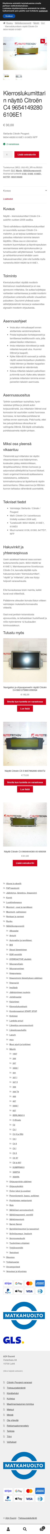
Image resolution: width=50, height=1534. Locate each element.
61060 (30, 173)
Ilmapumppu (15, 973)
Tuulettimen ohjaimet (19, 1243)
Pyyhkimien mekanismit (20, 1200)
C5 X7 (15, 1157)
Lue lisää (25, 708)
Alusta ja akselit (13, 883)
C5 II (15, 1153)
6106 (24, 173)
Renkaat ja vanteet (15, 916)
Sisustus (10, 1257)
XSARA (16, 1176)
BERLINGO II (19, 1115)
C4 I (43, 23)
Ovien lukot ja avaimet (20, 1190)
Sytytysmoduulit (17, 1238)
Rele (11, 1205)
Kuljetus (11, 1398)
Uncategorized (13, 1266)
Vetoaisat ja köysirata (16, 1271)
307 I (15, 1077)
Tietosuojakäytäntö (16, 1387)
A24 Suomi (10, 1518)
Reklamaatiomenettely (18, 1425)
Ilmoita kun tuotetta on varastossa (25, 701)
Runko (9, 921)
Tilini (9, 1436)
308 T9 (16, 1091)
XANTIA (16, 1172)
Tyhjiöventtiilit (16, 1247)
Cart (38, 1527)
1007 (15, 1053)
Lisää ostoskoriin (27, 154)
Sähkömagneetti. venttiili (21, 1214)
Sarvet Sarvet (15, 1224)
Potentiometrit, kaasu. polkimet (24, 1195)
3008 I (15, 1068)
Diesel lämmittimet (18, 949)
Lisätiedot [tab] (8, 198)
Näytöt (36, 23)
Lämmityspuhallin (17, 1030)
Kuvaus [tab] (7, 190)
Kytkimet (13, 1016)
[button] (42, 41)
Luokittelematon (14, 902)
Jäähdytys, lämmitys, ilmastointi (21, 892)
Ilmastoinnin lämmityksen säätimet (25, 978)
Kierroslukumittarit (18, 1006)
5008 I (15, 1105)
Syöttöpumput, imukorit (20, 1233)
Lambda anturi (16, 1020)
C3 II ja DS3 (18, 1134)
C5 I (14, 1148)
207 (14, 1063)
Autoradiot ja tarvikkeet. (20, 940)
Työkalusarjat (12, 1262)
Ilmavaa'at (14, 982)
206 (14, 1058)
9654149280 (16, 176)
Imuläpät (13, 987)
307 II (15, 1082)
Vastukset (14, 1252)
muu (11, 1039)
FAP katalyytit (12, 888)
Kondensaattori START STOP (23, 1011)
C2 (14, 1124)
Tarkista (10, 1431)
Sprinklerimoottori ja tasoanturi (24, 1228)
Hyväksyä (8, 16)
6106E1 (37, 173)
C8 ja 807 (17, 1162)
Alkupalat (13, 930)
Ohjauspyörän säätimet (20, 1181)
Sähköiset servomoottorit (21, 1210)
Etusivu (9, 23)
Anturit (12, 935)
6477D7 (6, 176)
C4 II (15, 1143)
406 (14, 1096)
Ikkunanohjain (16, 963)
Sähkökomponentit (23, 23)
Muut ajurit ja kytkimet (20, 1044)
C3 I (14, 1129)
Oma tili (8, 1529)
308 (14, 1086)
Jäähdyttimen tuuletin (19, 992)
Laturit (12, 1034)
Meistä (10, 1414)
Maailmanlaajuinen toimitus (20, 1404)
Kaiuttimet (14, 1001)
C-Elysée (17, 1120)
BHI (11, 944)
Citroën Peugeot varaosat (19, 1382)
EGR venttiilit (15, 954)
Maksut (10, 1409)
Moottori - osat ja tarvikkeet (19, 907)
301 (14, 1072)
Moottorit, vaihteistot (16, 911)
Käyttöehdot (13, 1393)
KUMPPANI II (18, 1167)
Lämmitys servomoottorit (21, 1025)
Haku (25, 1529)
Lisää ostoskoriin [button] (25, 863)
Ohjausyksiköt (16, 1186)
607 (14, 1110)
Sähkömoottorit (16, 1219)
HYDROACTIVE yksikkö (20, 959)
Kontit (9, 897)
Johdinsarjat (15, 996)
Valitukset (11, 1442)
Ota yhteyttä (12, 1420)
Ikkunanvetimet (16, 968)
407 (14, 1101)
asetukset (43, 11)
